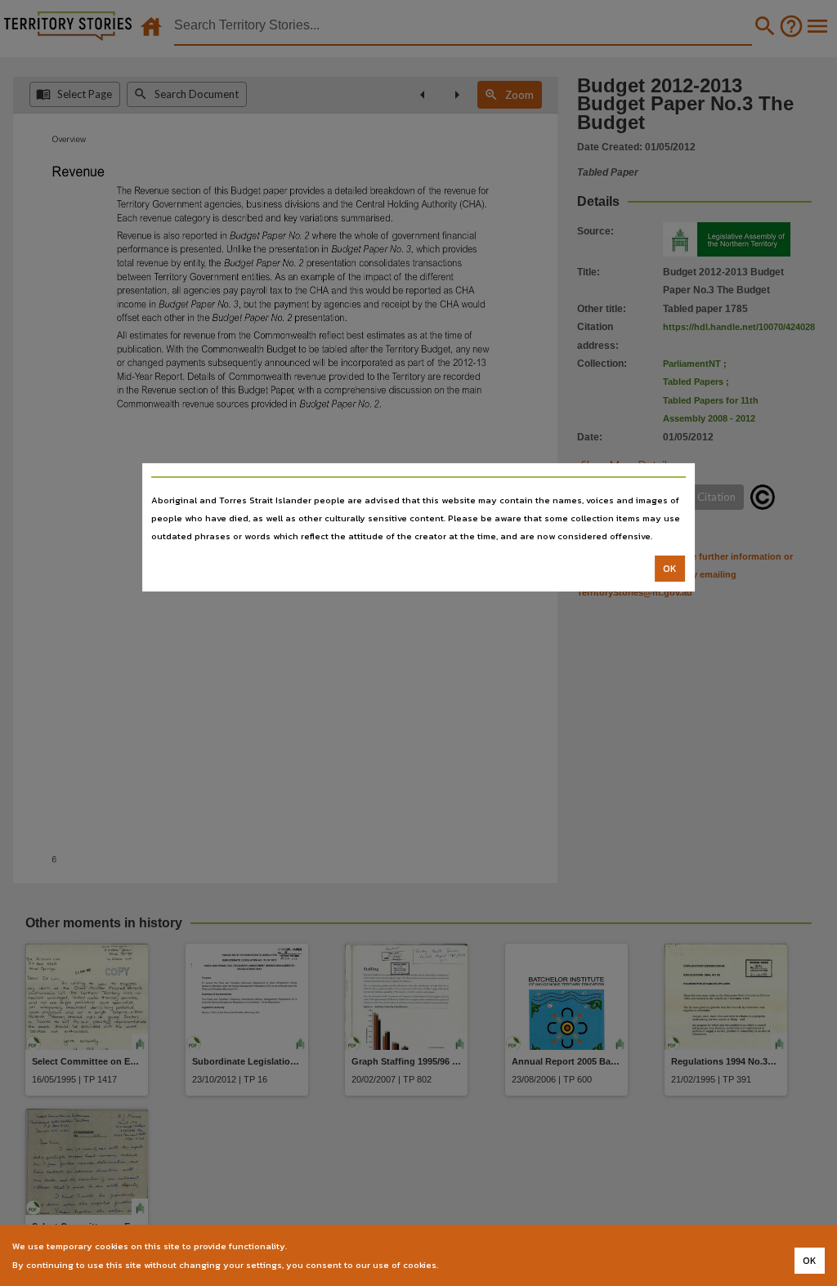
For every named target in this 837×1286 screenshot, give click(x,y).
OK (670, 568)
